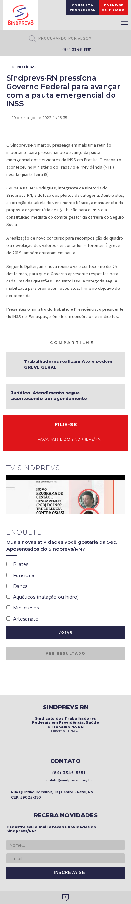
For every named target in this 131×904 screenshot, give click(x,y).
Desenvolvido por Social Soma (65, 898)
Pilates (19, 564)
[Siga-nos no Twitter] (46, 50)
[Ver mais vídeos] (121, 468)
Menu (124, 23)
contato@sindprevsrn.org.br (67, 780)
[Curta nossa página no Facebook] (36, 50)
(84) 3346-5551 (76, 49)
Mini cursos (24, 608)
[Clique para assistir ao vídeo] (65, 494)
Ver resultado (65, 653)
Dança (19, 586)
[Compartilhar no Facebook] (106, 342)
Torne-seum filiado (113, 7)
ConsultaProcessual (82, 7)
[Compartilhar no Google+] (122, 342)
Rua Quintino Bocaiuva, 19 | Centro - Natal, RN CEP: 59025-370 (52, 795)
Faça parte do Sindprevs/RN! (68, 439)
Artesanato (24, 619)
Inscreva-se (68, 872)
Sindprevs (20, 15)
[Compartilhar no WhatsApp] (99, 342)
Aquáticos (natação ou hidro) (44, 597)
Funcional (23, 575)
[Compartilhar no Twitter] (114, 342)
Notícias (26, 67)
